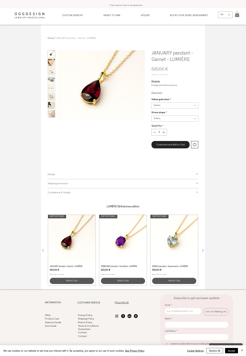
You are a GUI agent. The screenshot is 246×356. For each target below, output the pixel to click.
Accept (231, 350)
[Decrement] (154, 132)
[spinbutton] (159, 132)
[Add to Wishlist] (194, 144)
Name (169, 318)
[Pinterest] (136, 316)
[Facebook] (123, 316)
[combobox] (174, 105)
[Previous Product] (43, 250)
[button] (237, 14)
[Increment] (164, 132)
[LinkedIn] (129, 316)
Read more (156, 93)
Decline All (214, 350)
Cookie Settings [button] (195, 350)
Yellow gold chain (161, 99)
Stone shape (159, 112)
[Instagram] (117, 316)
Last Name (171, 331)
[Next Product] (203, 250)
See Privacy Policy (134, 350)
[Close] (242, 350)
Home (51, 38)
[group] (123, 250)
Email (168, 305)
